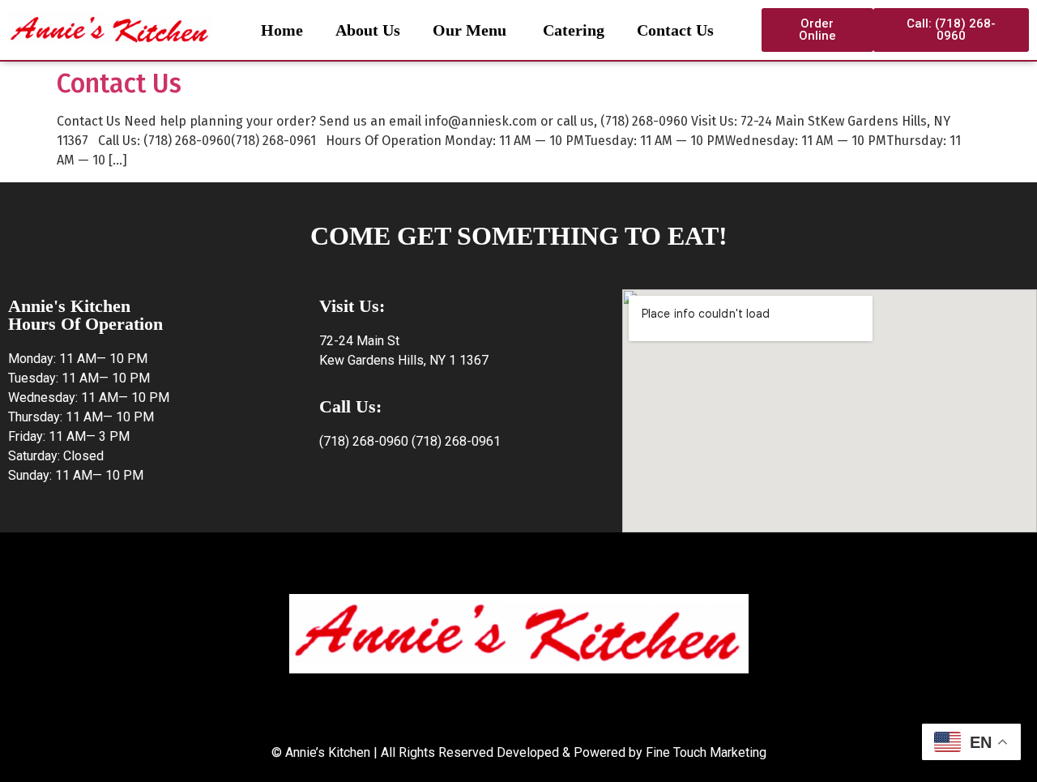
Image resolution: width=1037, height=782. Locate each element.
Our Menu (469, 30)
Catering (571, 30)
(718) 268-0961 (456, 441)
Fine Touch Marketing (706, 752)
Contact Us (675, 30)
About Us (367, 30)
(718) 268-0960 (363, 441)
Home (282, 30)
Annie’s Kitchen (327, 752)
